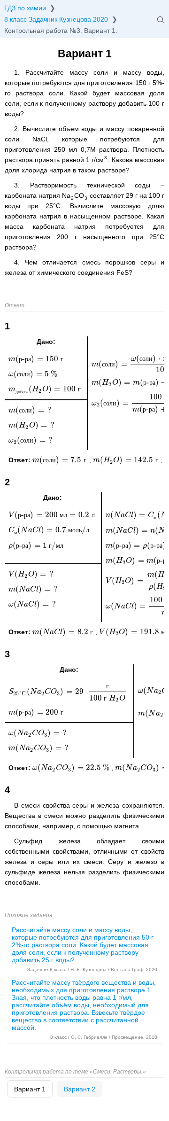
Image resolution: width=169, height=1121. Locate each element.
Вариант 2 (79, 1089)
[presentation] (60, 460)
